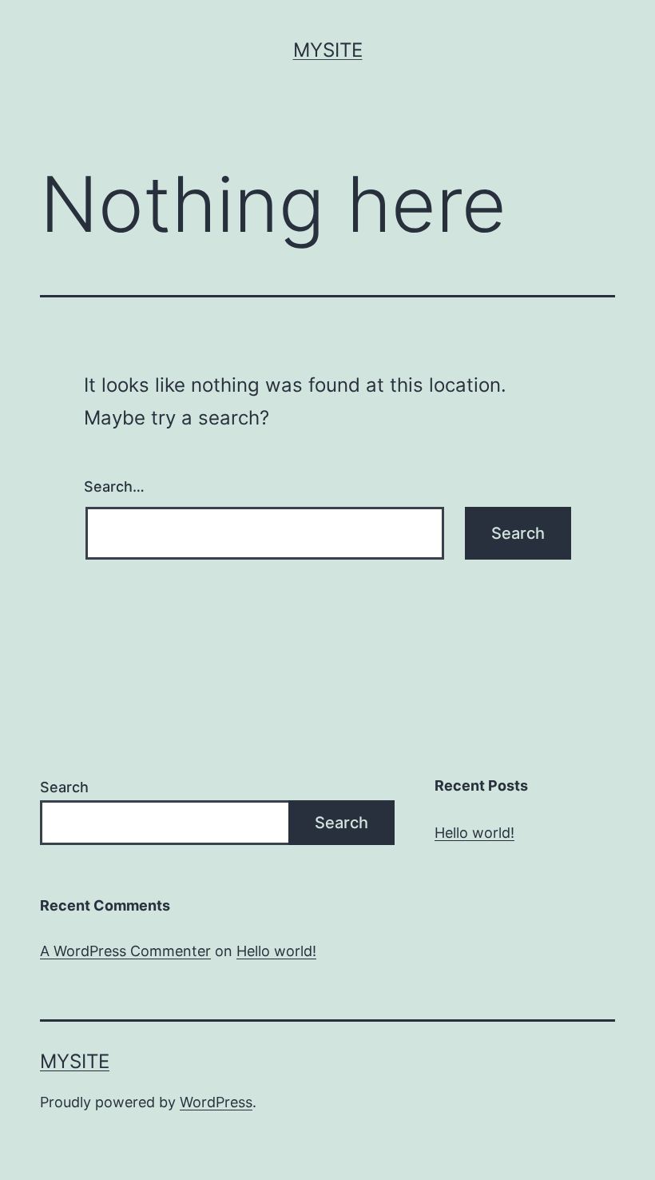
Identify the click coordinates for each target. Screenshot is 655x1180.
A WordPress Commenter (125, 951)
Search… (114, 486)
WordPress (216, 1102)
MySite (328, 50)
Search (64, 787)
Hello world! (474, 832)
